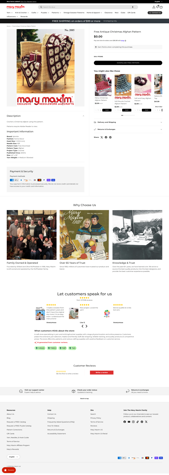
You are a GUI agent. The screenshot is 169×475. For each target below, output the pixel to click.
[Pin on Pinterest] (110, 137)
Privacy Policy (95, 418)
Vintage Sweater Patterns (74, 13)
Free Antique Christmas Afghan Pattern (24, 26)
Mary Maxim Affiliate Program (18, 445)
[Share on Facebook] (106, 137)
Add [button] (107, 110)
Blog (8, 418)
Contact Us (51, 414)
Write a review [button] (102, 372)
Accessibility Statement (56, 434)
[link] (103, 85)
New (116, 13)
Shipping (51, 418)
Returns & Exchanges (55, 430)
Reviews (93, 426)
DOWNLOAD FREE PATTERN (128, 63)
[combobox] (88, 7)
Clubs (123, 13)
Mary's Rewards (13, 449)
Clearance (108, 13)
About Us (10, 414)
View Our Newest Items (28, 1)
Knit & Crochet (21, 13)
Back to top (84, 398)
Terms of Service (13, 441)
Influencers (11, 16)
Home (8, 26)
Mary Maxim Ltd (16, 466)
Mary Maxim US (96, 430)
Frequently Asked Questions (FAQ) (60, 422)
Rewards (24, 16)
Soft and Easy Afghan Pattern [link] (142, 99)
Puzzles (44, 13)
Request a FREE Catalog (16, 422)
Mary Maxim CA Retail (98, 434)
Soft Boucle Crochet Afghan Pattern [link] (122, 102)
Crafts (33, 13)
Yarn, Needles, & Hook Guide (18, 437)
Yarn (8, 13)
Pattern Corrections (14, 430)
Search (93, 414)
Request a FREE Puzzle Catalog (19, 426)
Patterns (55, 13)
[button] (132, 7)
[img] (84, 298)
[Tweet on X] (102, 137)
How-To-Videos (53, 426)
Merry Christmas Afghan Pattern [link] (101, 99)
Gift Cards (131, 13)
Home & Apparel (93, 13)
